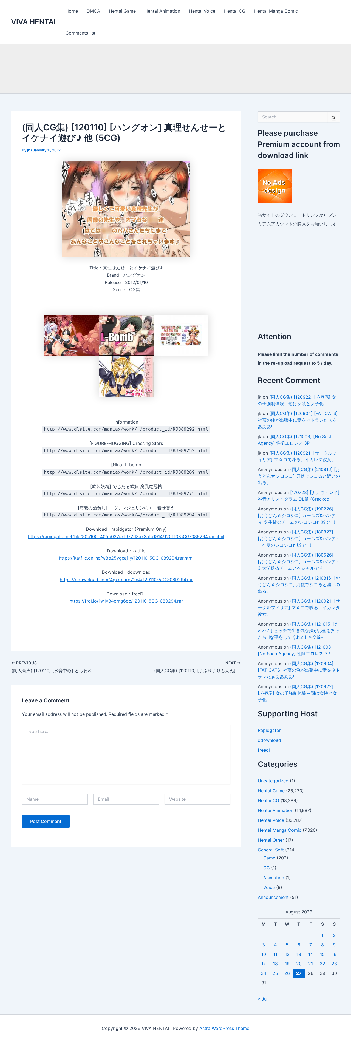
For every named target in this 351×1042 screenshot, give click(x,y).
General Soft (271, 850)
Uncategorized (273, 780)
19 (287, 963)
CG (266, 867)
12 (287, 954)
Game (269, 858)
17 (263, 963)
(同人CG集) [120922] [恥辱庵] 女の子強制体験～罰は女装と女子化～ (297, 693)
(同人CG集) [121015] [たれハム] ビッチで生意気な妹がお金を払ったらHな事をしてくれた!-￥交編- (299, 630)
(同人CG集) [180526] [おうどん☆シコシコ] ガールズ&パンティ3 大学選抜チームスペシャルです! (299, 561)
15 (322, 954)
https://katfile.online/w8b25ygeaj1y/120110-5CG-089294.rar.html (126, 558)
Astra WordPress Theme (224, 1028)
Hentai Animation (162, 11)
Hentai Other (271, 840)
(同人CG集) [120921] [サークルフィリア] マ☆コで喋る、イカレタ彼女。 (299, 607)
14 (310, 954)
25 (275, 973)
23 (334, 963)
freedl (264, 750)
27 (299, 973)
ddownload (269, 740)
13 (298, 954)
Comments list (80, 33)
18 (275, 963)
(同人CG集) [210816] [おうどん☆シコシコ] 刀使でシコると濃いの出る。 (299, 476)
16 (334, 954)
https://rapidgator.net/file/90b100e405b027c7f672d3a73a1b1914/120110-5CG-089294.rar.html (126, 536)
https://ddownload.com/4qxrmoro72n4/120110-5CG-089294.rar (126, 579)
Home (72, 11)
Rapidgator (269, 730)
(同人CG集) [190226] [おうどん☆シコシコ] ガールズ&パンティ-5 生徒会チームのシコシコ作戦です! (297, 515)
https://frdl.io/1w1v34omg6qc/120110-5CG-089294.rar (126, 601)
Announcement (273, 897)
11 (275, 954)
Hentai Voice (202, 11)
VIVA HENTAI (33, 22)
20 (299, 963)
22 (322, 963)
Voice (269, 887)
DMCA (93, 11)
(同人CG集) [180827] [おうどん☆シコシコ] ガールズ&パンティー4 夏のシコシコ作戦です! (299, 538)
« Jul (263, 999)
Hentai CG (234, 11)
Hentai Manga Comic (276, 11)
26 (287, 973)
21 (310, 963)
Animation (273, 877)
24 (263, 973)
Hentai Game (122, 11)
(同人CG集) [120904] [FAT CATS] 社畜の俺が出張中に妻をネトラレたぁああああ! (298, 420)
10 (263, 954)
